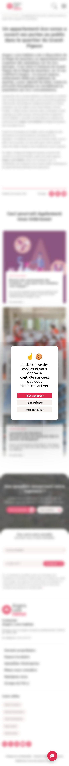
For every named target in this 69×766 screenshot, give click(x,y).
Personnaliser (34, 409)
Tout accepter (34, 395)
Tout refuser (34, 402)
